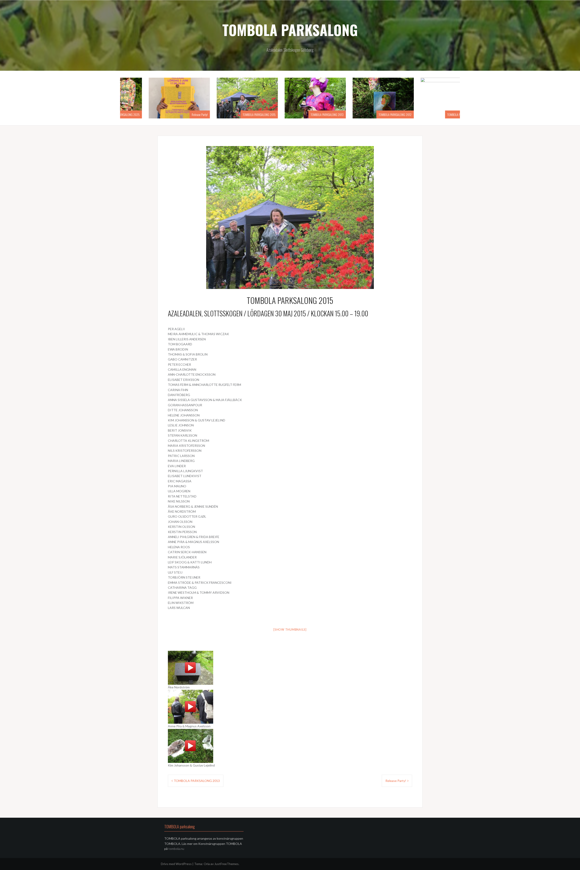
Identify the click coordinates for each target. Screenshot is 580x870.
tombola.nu (176, 849)
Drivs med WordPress (176, 864)
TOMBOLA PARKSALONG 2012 (437, 114)
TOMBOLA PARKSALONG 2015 (301, 114)
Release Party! (242, 114)
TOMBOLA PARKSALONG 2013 (369, 114)
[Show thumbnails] (290, 629)
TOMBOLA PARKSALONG (290, 29)
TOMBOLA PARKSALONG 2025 (165, 114)
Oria (207, 864)
